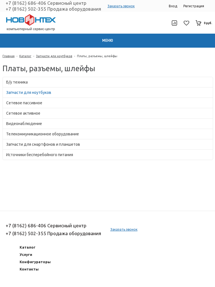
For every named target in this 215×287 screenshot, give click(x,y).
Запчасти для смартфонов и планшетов (43, 144)
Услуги (26, 254)
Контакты (29, 269)
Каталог (25, 56)
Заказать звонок (121, 6)
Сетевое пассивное (24, 103)
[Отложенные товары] (186, 23)
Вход (173, 6)
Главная (9, 56)
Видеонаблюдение (24, 123)
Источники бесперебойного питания (39, 154)
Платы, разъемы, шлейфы (97, 56)
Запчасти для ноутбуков (54, 56)
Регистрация (193, 6)
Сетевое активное (23, 113)
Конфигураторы (35, 262)
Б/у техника (17, 82)
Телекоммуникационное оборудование (42, 134)
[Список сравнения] (174, 23)
